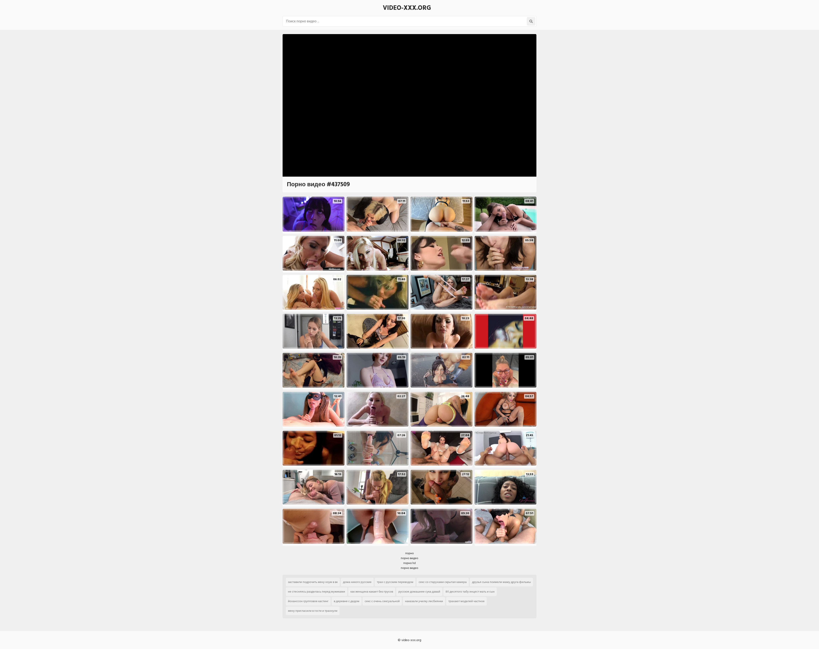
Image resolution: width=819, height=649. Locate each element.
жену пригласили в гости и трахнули (312, 610)
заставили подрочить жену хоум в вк (313, 582)
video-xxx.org (407, 8)
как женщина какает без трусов (371, 591)
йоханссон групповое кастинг (308, 601)
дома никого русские (357, 582)
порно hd (409, 563)
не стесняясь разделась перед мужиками (316, 591)
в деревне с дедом (346, 601)
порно (409, 553)
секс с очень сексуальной (382, 601)
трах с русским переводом (395, 582)
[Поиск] (531, 21)
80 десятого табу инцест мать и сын (470, 591)
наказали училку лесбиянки (424, 601)
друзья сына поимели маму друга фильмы (501, 582)
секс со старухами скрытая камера (443, 582)
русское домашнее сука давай (419, 591)
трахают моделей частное (466, 601)
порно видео (409, 558)
